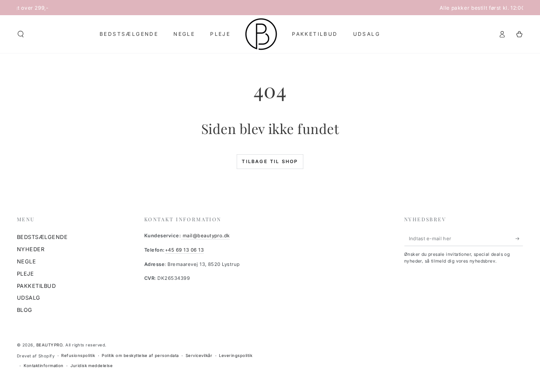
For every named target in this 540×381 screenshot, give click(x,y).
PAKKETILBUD (36, 286)
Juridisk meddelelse (91, 365)
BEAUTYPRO (49, 345)
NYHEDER (30, 249)
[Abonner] (519, 238)
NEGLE (26, 261)
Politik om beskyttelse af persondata (140, 355)
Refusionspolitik (78, 355)
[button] (21, 34)
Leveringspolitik (235, 355)
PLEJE (25, 274)
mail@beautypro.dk (205, 236)
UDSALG (28, 298)
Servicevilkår (199, 355)
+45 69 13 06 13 (184, 250)
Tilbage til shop (270, 161)
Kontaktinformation (44, 365)
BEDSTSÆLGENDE (42, 237)
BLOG (24, 310)
